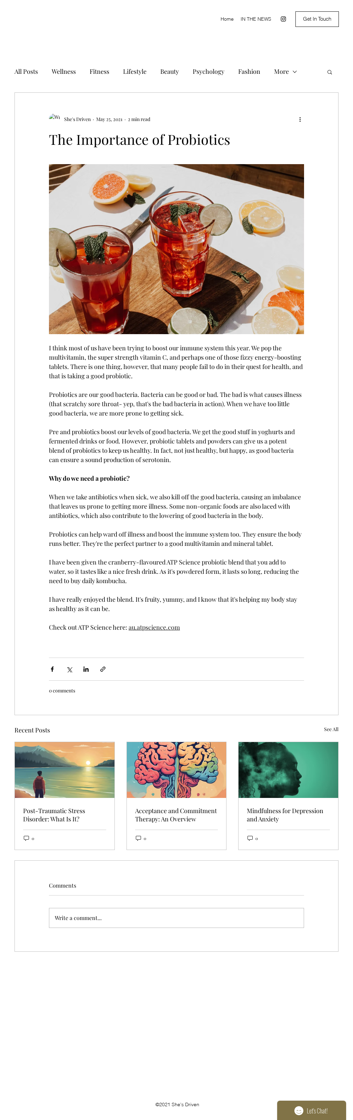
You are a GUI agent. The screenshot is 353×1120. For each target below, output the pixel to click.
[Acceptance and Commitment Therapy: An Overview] (176, 770)
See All (331, 729)
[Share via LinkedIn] (86, 669)
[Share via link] (103, 669)
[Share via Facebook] (52, 669)
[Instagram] (283, 19)
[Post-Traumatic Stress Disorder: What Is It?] (64, 770)
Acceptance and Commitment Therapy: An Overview (176, 815)
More (281, 71)
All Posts (26, 71)
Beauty (169, 71)
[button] (329, 71)
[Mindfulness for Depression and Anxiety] (288, 770)
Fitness (99, 71)
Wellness (64, 71)
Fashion (249, 71)
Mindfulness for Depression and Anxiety (285, 815)
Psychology (208, 71)
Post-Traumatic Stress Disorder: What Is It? (54, 815)
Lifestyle (135, 71)
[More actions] (300, 119)
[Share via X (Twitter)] (69, 669)
